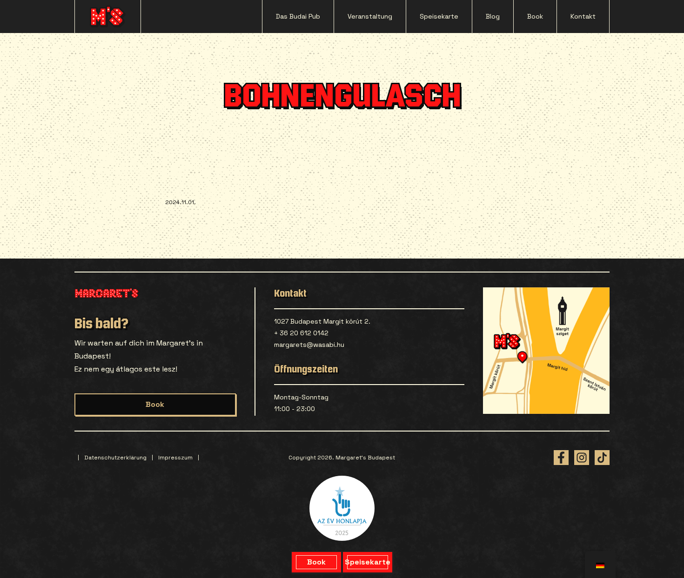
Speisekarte (439, 16)
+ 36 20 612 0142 (301, 333)
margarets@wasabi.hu (309, 344)
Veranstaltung (370, 16)
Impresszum (175, 457)
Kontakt (583, 16)
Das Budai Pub (298, 16)
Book (535, 16)
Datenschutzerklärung (115, 457)
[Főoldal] (107, 16)
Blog (493, 16)
